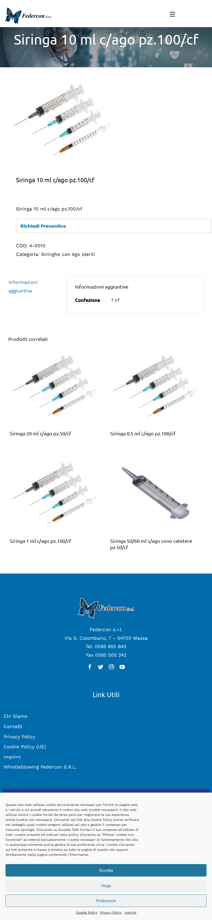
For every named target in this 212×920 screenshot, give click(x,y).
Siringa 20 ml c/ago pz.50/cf (40, 433)
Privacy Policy (111, 912)
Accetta (106, 870)
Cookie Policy (86, 912)
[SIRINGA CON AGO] (106, 119)
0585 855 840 (110, 646)
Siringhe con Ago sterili (68, 254)
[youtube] (122, 666)
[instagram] (111, 666)
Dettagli (56, 387)
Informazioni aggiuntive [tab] (23, 286)
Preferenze (106, 900)
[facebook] (89, 666)
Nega (106, 885)
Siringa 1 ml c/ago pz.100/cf (40, 541)
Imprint (130, 912)
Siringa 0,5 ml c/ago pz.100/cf (143, 433)
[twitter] (100, 666)
